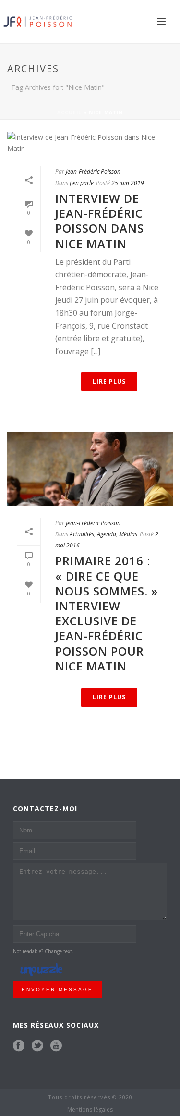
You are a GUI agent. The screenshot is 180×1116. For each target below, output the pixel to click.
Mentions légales (90, 1110)
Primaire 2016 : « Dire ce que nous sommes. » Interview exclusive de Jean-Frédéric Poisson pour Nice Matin (106, 613)
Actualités (82, 534)
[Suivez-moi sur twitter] (37, 1046)
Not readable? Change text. (43, 951)
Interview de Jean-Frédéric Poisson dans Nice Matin (99, 220)
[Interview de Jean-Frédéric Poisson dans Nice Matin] (90, 143)
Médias (128, 534)
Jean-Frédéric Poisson (93, 171)
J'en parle (82, 183)
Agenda (106, 534)
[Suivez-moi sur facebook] (18, 1046)
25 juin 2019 (127, 183)
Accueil (69, 112)
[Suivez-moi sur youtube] (56, 1046)
